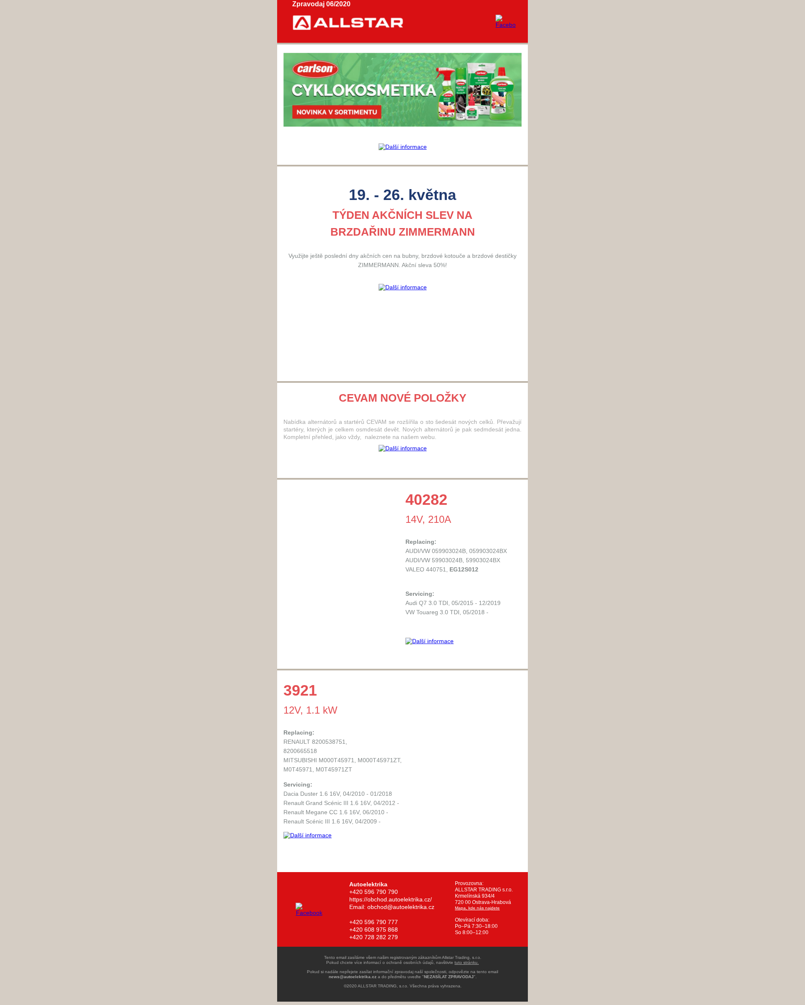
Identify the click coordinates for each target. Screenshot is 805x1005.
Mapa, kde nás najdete (477, 908)
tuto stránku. (466, 962)
